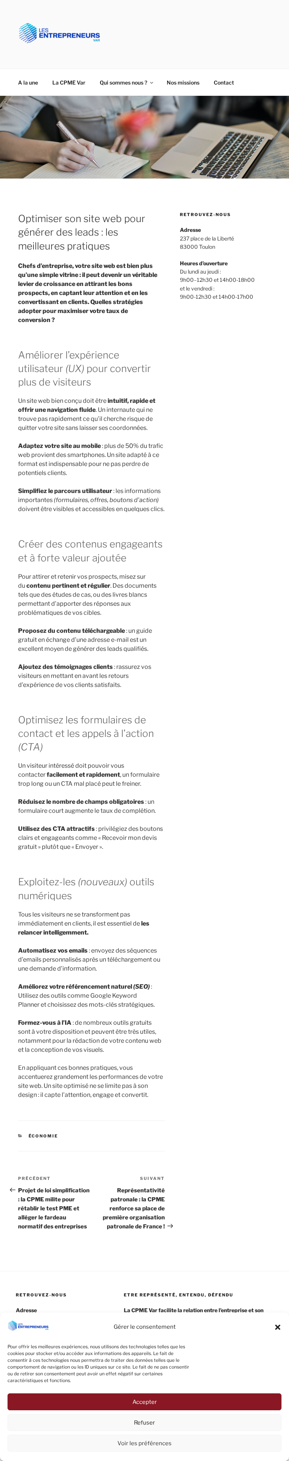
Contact (224, 82)
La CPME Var (68, 82)
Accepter (144, 1402)
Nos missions (183, 82)
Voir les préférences (144, 1443)
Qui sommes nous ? (123, 82)
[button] (277, 1327)
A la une (28, 82)
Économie (43, 1136)
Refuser (144, 1422)
